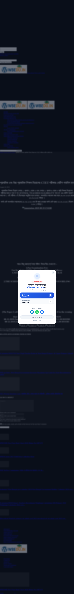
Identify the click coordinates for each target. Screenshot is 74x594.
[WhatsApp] (37, 312)
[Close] (53, 272)
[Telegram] (32, 312)
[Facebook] (42, 312)
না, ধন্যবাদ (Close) (37, 320)
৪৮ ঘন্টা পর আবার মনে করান (37, 317)
